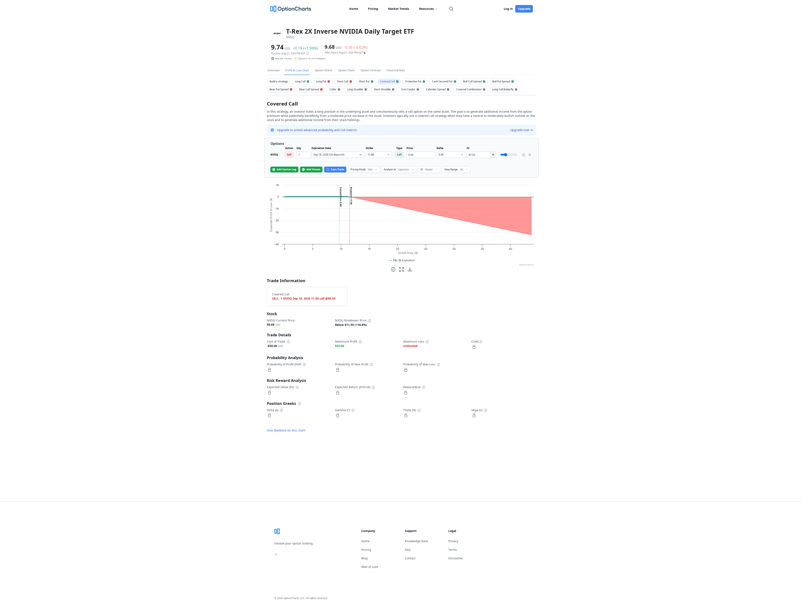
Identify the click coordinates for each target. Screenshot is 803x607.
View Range (453, 169)
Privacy (453, 541)
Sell (289, 154)
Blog (364, 558)
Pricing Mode (361, 169)
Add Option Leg (286, 169)
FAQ (407, 550)
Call (399, 154)
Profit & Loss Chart (297, 70)
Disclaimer (455, 558)
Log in (508, 9)
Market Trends (398, 9)
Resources (426, 9)
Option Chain (346, 70)
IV (426, 169)
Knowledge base (416, 541)
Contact (410, 558)
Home (353, 9)
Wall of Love (369, 567)
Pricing (373, 9)
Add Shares (313, 169)
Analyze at (396, 169)
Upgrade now (521, 130)
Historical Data (396, 70)
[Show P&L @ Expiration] (402, 260)
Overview (273, 70)
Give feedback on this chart (286, 430)
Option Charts (323, 70)
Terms (452, 550)
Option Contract (371, 70)
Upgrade (524, 9)
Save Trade (337, 169)
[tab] (278, 81)
